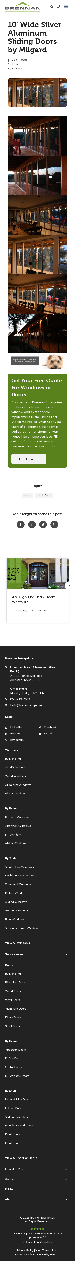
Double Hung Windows (20, 875)
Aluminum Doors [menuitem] (15, 1008)
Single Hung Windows (19, 867)
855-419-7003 (20, 699)
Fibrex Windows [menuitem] (15, 793)
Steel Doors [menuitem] (12, 1026)
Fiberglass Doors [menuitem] (15, 982)
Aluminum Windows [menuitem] (18, 785)
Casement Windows (18, 884)
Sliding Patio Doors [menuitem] (17, 1117)
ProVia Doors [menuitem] (13, 1058)
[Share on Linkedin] (32, 524)
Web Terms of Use (46, 1250)
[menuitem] (21, 1158)
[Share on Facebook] (21, 524)
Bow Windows (14, 919)
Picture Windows (16, 893)
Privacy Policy (25, 1250)
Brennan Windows (17, 817)
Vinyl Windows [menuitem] (15, 767)
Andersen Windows (18, 826)
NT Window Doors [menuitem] (17, 1076)
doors (27, 495)
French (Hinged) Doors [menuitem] (19, 1125)
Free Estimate (29, 459)
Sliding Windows (16, 901)
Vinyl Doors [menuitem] (12, 1000)
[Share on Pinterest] (54, 524)
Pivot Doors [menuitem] (12, 1134)
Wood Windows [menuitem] (15, 776)
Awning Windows (17, 910)
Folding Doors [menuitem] (14, 1108)
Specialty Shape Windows (22, 928)
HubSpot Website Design (30, 1254)
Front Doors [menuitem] (12, 1143)
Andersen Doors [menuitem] (15, 1049)
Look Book (44, 495)
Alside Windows (15, 843)
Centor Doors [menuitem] (13, 1067)
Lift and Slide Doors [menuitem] (17, 1099)
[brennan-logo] (23, 6)
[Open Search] (53, 6)
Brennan (17, 68)
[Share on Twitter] (43, 524)
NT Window (13, 834)
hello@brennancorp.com (26, 705)
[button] (69, 585)
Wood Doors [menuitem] (13, 991)
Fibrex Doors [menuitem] (13, 1017)
